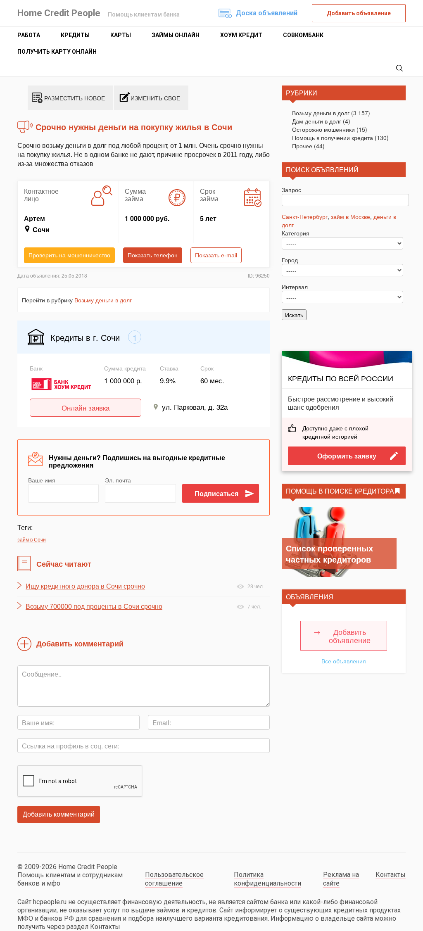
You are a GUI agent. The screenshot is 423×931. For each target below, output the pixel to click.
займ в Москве (350, 216)
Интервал (295, 287)
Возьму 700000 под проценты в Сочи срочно (94, 606)
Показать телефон (153, 255)
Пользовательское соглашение (174, 879)
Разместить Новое (74, 98)
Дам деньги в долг (316, 121)
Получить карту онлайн (57, 51)
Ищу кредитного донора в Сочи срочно (85, 586)
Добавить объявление (359, 13)
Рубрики (301, 92)
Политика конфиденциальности (267, 879)
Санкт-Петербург (305, 216)
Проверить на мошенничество (69, 255)
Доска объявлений (266, 13)
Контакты (390, 875)
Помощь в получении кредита (332, 137)
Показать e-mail (216, 255)
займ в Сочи (31, 539)
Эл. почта (118, 480)
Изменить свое (155, 98)
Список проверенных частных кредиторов (329, 553)
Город (290, 260)
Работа (28, 35)
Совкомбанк (303, 35)
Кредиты (75, 35)
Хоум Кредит (241, 35)
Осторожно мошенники (323, 129)
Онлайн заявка (85, 407)
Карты (120, 35)
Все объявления (343, 661)
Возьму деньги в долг (103, 300)
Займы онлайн (176, 35)
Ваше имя (41, 480)
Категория (295, 233)
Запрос (291, 189)
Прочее (302, 146)
